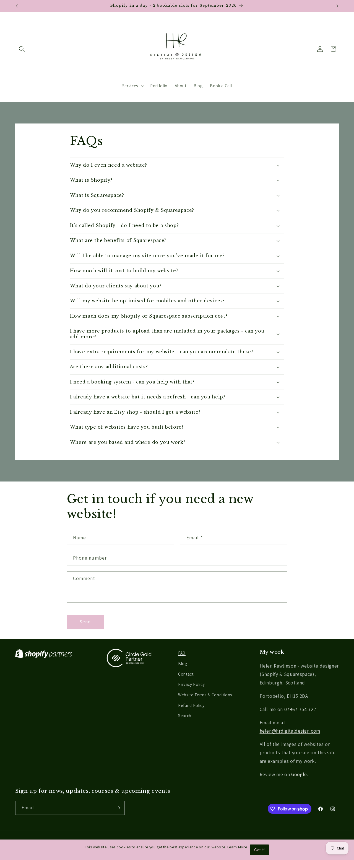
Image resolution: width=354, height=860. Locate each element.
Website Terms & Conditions (205, 694)
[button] (21, 49)
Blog (182, 663)
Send (85, 622)
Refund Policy (191, 705)
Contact (186, 674)
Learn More (237, 846)
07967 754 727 (300, 709)
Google (299, 774)
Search (184, 715)
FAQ (182, 653)
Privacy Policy (191, 684)
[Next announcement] (337, 6)
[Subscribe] (117, 808)
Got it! (259, 850)
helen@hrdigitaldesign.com (290, 731)
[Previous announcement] (17, 6)
